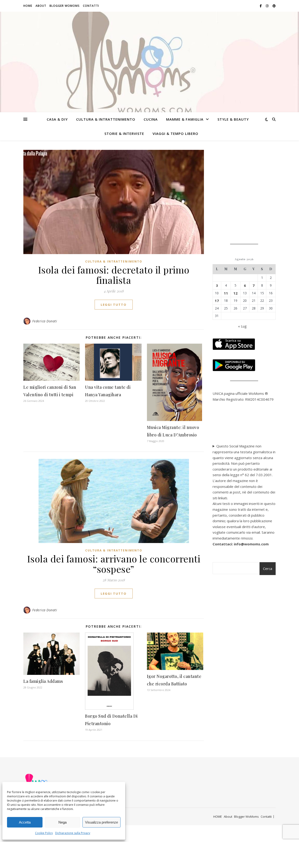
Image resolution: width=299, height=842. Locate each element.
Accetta (25, 822)
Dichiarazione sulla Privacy (72, 833)
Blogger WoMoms (65, 6)
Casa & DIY (57, 119)
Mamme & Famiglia (184, 119)
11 (226, 293)
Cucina (151, 119)
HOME (27, 6)
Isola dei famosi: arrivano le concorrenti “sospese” (113, 563)
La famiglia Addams (43, 681)
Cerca (267, 568)
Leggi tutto (114, 304)
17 (217, 300)
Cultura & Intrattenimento (105, 119)
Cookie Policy (44, 833)
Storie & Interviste (124, 133)
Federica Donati (44, 321)
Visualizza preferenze (101, 822)
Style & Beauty (233, 119)
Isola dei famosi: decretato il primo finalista (113, 274)
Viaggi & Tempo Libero (175, 133)
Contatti (91, 6)
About (41, 6)
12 (235, 293)
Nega (62, 822)
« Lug (242, 326)
